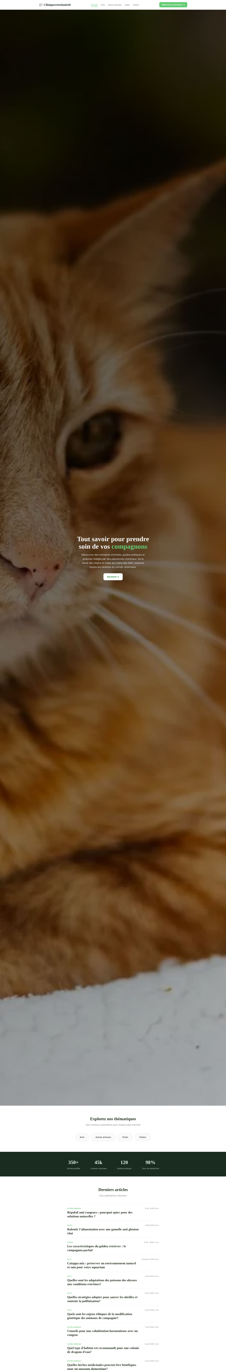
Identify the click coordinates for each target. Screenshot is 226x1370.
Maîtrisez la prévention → (173, 5)
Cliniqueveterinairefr (55, 4)
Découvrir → (113, 577)
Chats (127, 5)
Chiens (136, 5)
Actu (103, 5)
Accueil (94, 5)
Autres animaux (115, 5)
